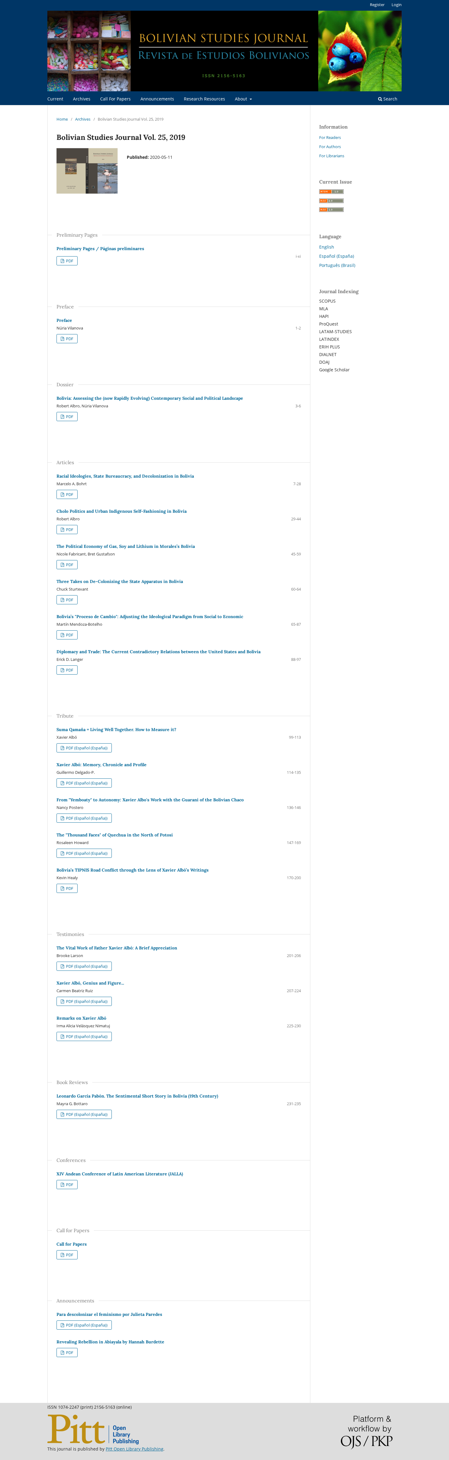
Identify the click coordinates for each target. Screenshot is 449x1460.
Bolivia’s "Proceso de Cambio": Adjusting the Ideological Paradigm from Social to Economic (150, 616)
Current (55, 99)
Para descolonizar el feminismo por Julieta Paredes (109, 1314)
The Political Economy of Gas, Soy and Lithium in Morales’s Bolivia (126, 546)
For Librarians (331, 155)
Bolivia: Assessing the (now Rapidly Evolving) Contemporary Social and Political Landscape (150, 398)
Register (377, 4)
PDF (69, 261)
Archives (81, 99)
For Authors (330, 146)
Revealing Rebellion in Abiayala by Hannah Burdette (110, 1342)
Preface (64, 320)
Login (397, 4)
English (326, 247)
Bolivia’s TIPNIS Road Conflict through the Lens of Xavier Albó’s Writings (133, 870)
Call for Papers (72, 1244)
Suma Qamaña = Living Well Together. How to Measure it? (116, 729)
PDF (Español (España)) (86, 748)
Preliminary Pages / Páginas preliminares (100, 248)
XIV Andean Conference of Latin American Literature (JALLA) (120, 1174)
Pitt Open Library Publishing (134, 1449)
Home (62, 119)
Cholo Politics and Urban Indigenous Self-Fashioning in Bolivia (122, 511)
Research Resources (204, 99)
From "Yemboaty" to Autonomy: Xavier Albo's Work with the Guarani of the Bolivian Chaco (150, 800)
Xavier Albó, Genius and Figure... (90, 983)
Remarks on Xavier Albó (81, 1018)
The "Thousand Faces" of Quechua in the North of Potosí (115, 835)
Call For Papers (115, 99)
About (241, 99)
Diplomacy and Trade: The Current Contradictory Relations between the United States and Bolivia (159, 651)
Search (389, 99)
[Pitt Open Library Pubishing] (93, 1443)
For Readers (330, 137)
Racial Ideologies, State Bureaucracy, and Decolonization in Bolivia (125, 476)
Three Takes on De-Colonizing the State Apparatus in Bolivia (120, 581)
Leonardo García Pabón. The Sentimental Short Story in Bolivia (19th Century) (137, 1096)
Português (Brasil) (337, 265)
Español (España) (336, 256)
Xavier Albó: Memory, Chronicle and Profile (102, 764)
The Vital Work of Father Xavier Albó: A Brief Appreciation (117, 948)
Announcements (157, 99)
